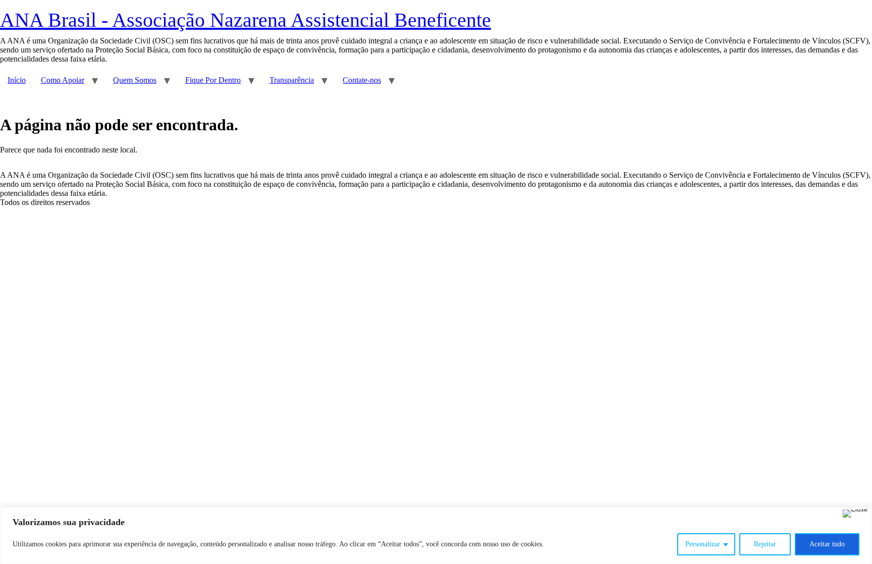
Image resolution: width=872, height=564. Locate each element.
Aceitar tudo (827, 544)
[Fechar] (855, 513)
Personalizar (702, 544)
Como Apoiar (62, 80)
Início (17, 80)
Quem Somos (134, 80)
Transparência (291, 80)
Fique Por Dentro (213, 80)
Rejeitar (765, 544)
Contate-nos (362, 80)
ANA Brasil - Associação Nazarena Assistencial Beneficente (245, 20)
